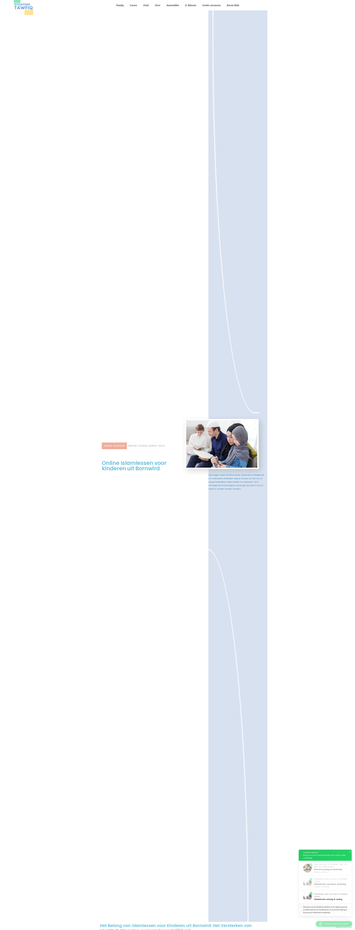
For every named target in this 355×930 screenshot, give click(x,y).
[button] (325, 896)
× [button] (350, 852)
